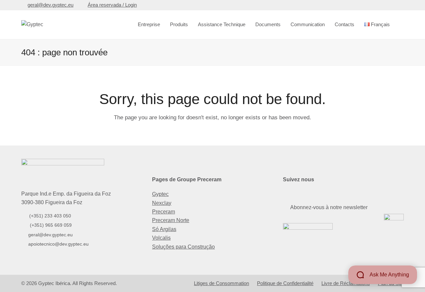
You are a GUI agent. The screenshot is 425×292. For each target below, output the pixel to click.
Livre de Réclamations (345, 283)
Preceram (163, 211)
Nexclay (161, 203)
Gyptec (160, 194)
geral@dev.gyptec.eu (50, 5)
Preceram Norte (170, 220)
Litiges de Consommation (221, 283)
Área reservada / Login (112, 5)
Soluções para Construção (183, 247)
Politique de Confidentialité (285, 283)
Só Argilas (164, 229)
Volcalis (161, 238)
